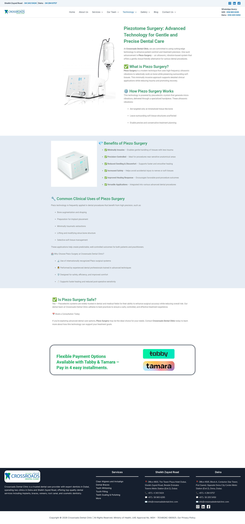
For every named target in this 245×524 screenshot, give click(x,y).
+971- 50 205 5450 (207, 497)
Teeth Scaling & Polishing (108, 495)
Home (72, 12)
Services (96, 12)
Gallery (144, 12)
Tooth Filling (102, 491)
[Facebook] (239, 3)
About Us (83, 12)
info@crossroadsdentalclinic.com (163, 502)
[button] (101, 12)
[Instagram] (229, 3)
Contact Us (167, 12)
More (98, 498)
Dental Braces (102, 484)
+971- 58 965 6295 (156, 497)
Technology (128, 12)
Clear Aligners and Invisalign (109, 481)
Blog (156, 12)
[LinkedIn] (234, 3)
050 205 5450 (234, 15)
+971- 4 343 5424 (156, 493)
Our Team (111, 12)
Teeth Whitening (104, 488)
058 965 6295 (233, 12)
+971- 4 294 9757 (207, 493)
